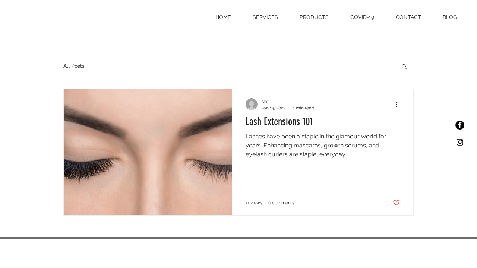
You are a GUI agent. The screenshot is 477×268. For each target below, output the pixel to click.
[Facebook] (459, 125)
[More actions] (398, 104)
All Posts (74, 66)
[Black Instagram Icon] (459, 142)
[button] (404, 67)
